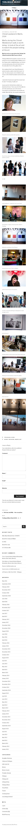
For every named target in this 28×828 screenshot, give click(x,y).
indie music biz (5, 764)
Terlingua (4, 776)
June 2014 (4, 699)
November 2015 (6, 652)
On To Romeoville (6, 547)
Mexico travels (5, 770)
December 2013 (6, 716)
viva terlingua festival (7, 796)
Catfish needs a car (11, 566)
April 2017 (4, 616)
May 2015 (4, 666)
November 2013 (6, 719)
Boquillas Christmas (7, 758)
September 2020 (6, 584)
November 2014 (6, 684)
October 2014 (5, 687)
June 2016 (4, 634)
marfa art (18, 439)
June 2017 (4, 613)
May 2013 (4, 737)
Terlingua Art (5, 779)
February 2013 (5, 746)
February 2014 (5, 711)
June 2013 (4, 734)
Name (4, 473)
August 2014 (5, 693)
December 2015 (6, 649)
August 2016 (5, 631)
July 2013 (4, 731)
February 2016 (5, 643)
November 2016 (6, 628)
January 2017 (5, 622)
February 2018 (5, 604)
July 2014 (4, 696)
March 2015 (5, 672)
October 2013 (5, 722)
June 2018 (4, 598)
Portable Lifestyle (6, 773)
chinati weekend (9, 439)
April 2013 (4, 740)
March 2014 (5, 708)
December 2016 (6, 625)
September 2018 (6, 595)
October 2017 (5, 610)
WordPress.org (6, 814)
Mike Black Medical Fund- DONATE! (11, 535)
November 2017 (6, 607)
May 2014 (4, 702)
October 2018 (5, 592)
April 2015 (4, 669)
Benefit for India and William (9, 538)
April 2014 (4, 705)
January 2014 (5, 714)
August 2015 (5, 657)
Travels (4, 790)
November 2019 (6, 590)
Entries (5, 808)
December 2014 (6, 681)
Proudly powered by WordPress (9, 824)
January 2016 (5, 646)
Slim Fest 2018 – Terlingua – (15, 572)
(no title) (4, 541)
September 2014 (6, 690)
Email (4, 480)
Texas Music (5, 787)
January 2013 (5, 749)
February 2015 (5, 675)
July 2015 (4, 660)
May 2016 (4, 637)
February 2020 (5, 587)
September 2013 (6, 725)
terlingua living (9, 437)
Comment (5, 453)
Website (4, 488)
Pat (16, 31)
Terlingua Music (11, 2)
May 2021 (4, 581)
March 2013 (5, 743)
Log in (3, 805)
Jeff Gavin (4, 572)
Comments (6, 811)
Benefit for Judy (6, 544)
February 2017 (5, 619)
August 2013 (5, 728)
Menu (14, 7)
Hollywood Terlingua (7, 761)
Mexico (4, 767)
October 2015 (5, 654)
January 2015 (5, 678)
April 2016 (4, 640)
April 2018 (4, 601)
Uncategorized (5, 793)
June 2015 (4, 663)
